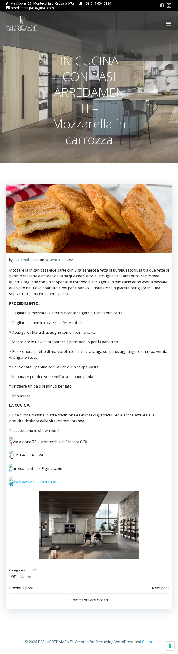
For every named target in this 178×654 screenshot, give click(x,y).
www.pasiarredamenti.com (35, 481)
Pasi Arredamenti (26, 259)
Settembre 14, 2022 (60, 259)
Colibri (147, 641)
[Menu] (168, 24)
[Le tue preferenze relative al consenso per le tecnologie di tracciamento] (169, 646)
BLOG (32, 570)
